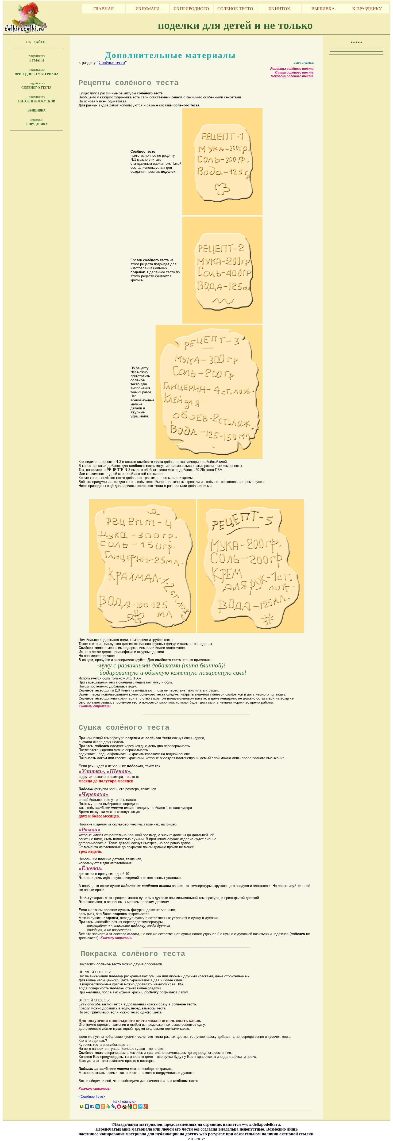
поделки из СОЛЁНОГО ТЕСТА (36, 85)
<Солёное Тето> (92, 1096)
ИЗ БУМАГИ (148, 8)
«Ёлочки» (91, 868)
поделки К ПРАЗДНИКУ (36, 121)
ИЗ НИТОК (279, 8)
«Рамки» (90, 829)
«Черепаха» (94, 794)
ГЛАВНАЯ (103, 8)
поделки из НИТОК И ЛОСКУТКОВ (36, 98)
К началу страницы (94, 706)
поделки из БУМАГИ (37, 58)
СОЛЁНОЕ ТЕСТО (235, 8)
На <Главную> (124, 1102)
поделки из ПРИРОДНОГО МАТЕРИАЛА (37, 71)
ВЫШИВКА (323, 8)
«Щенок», (119, 771)
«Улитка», (92, 771)
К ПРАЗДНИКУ (367, 8)
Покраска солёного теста (292, 76)
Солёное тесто (112, 62)
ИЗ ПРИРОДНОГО (191, 8)
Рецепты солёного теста (292, 69)
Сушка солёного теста (294, 72)
